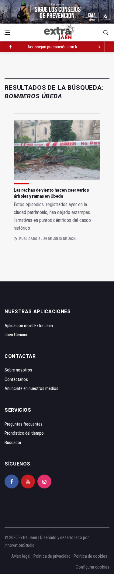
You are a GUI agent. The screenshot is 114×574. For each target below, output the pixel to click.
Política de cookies (90, 556)
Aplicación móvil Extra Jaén (29, 325)
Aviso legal (20, 556)
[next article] (99, 46)
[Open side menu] (7, 33)
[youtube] (28, 481)
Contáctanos (16, 379)
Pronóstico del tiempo (24, 433)
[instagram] (44, 481)
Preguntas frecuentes (24, 424)
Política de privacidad (52, 556)
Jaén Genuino (17, 334)
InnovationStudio (20, 545)
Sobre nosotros (18, 370)
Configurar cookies (92, 567)
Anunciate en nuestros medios (31, 388)
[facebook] (12, 481)
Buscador (13, 442)
